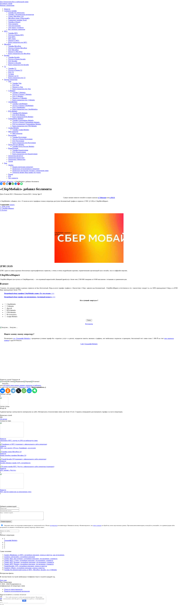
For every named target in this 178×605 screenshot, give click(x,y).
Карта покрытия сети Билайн (18, 65)
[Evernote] (21, 184)
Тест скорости (13, 178)
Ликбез (10, 165)
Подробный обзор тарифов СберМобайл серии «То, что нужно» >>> (29, 293)
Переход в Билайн (14, 63)
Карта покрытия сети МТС (17, 42)
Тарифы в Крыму (14, 22)
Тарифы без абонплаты (16, 13)
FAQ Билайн (12, 61)
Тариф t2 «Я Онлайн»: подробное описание (19, 557)
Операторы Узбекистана (16, 159)
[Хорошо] (27, 381)
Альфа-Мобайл (13, 128)
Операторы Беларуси (15, 156)
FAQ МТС (12, 37)
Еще (5, 163)
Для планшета (13, 24)
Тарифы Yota (16, 83)
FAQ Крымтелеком (19, 152)
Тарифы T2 (12, 68)
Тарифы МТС (13, 33)
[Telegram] (7, 184)
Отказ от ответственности (13, 589)
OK (24, 600)
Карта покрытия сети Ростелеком (24, 143)
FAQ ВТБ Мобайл (18, 115)
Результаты (89, 324)
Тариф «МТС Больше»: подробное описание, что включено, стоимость (29, 562)
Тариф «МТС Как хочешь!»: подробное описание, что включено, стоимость (30, 558)
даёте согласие (97, 525)
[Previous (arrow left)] (1, 604)
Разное (10, 174)
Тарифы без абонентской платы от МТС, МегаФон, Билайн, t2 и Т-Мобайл (30, 570)
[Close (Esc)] (1, 602)
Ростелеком (12, 135)
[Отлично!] (35, 381)
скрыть (12, 205)
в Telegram (102, 198)
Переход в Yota (17, 87)
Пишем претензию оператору (22, 167)
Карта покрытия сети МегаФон (19, 53)
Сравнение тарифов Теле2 (17, 20)
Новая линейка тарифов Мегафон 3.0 (13, 455)
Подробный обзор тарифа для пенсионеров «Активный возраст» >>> (29, 297)
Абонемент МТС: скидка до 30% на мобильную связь (19, 440)
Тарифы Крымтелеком (20, 150)
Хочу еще (3, 580)
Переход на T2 (13, 76)
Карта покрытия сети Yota (21, 89)
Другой (9, 308)
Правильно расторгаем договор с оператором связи (30, 170)
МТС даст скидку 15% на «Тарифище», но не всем (18, 448)
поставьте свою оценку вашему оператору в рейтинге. (22, 385)
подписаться (53, 525)
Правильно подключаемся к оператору (26, 169)
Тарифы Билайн (14, 57)
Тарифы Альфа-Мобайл (20, 130)
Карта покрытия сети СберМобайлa (24, 109)
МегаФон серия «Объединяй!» (19, 18)
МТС (6, 31)
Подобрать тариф (6, 3)
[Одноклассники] (4, 184)
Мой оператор (13, 131)
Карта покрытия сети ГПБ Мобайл (24, 126)
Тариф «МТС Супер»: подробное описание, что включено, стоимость (28, 560)
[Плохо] (3, 381)
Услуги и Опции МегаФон (17, 48)
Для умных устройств (16, 27)
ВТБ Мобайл (12, 111)
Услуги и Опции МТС (16, 35)
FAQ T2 (11, 72)
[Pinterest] (18, 184)
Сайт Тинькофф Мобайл (89, 344)
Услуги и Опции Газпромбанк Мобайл (26, 122)
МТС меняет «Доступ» (8, 470)
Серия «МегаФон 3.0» (16, 16)
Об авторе (3, 419)
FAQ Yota (15, 85)
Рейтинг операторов (7, 5)
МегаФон (7, 44)
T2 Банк (11, 74)
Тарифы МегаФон (14, 46)
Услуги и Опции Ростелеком (22, 139)
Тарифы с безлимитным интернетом (21, 14)
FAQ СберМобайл (18, 107)
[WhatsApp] (13, 184)
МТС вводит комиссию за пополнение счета (15, 492)
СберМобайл (12, 102)
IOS (9, 176)
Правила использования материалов (17, 591)
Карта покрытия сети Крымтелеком (24, 154)
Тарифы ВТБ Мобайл (20, 113)
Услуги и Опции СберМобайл (22, 105)
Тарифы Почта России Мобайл (23, 146)
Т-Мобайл (11, 91)
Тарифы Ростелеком (19, 137)
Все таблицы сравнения (16, 29)
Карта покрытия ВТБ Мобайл (22, 117)
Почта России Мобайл (16, 144)
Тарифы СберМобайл (20, 104)
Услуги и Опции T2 (15, 70)
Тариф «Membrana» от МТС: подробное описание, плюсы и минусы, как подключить (34, 555)
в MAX (112, 198)
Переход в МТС (13, 40)
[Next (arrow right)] (3, 604)
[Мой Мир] (15, 184)
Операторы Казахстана (16, 157)
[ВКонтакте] (1, 184)
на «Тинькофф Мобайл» (21, 338)
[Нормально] (19, 381)
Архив (10, 161)
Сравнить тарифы (10, 11)
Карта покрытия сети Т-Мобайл (23, 100)
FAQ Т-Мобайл (17, 96)
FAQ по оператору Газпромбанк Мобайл (26, 124)
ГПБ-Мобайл (11, 312)
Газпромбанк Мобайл (15, 118)
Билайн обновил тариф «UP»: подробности (15, 463)
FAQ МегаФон (13, 50)
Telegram (22, 387)
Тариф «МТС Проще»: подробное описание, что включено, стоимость (29, 564)
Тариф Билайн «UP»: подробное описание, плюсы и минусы (25, 566)
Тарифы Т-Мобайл (19, 92)
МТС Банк (12, 39)
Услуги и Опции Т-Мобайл (22, 94)
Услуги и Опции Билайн (17, 59)
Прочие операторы (10, 79)
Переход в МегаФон (15, 52)
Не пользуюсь (11, 314)
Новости (7, 9)
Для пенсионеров (14, 26)
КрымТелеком (13, 148)
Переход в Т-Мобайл (19, 98)
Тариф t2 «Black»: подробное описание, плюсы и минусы (24, 568)
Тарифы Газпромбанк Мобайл (23, 120)
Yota (9, 81)
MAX (29, 387)
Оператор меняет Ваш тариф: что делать (26, 172)
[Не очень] (10, 381)
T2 (5, 66)
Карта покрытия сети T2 (16, 78)
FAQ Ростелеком (18, 141)
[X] (10, 184)
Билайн (6, 55)
